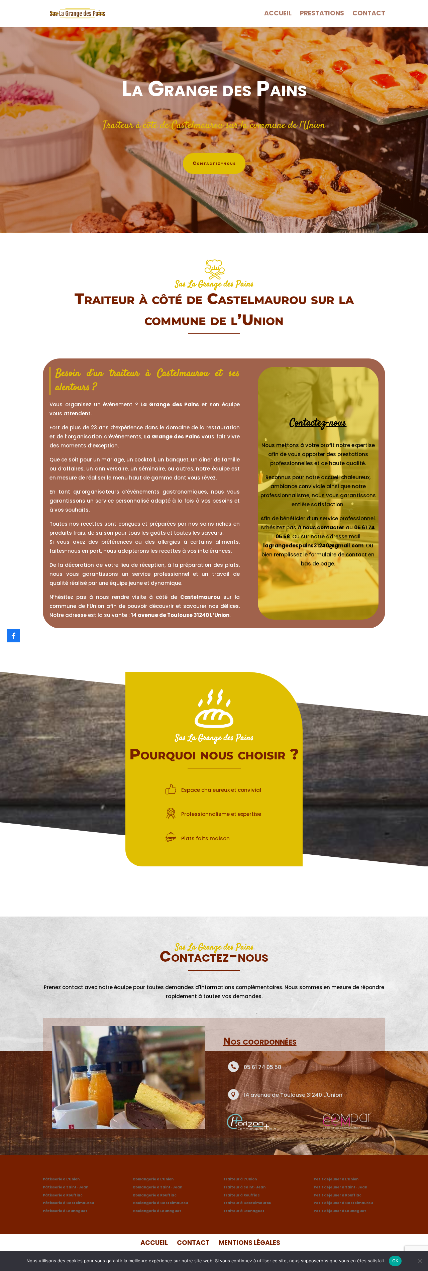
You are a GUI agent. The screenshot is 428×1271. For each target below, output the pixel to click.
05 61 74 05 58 (262, 1067)
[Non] (419, 1261)
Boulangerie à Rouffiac (155, 1195)
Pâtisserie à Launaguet (65, 1210)
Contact (368, 14)
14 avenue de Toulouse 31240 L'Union (293, 1095)
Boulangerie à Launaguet (157, 1210)
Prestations (322, 14)
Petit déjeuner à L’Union (336, 1179)
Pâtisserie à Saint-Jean (65, 1187)
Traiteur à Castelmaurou (247, 1202)
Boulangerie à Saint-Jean (157, 1187)
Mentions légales (249, 1242)
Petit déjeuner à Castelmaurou (343, 1202)
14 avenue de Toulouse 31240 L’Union (180, 615)
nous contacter (323, 527)
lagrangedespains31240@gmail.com (313, 545)
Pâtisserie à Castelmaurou (68, 1202)
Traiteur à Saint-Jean (244, 1187)
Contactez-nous (214, 163)
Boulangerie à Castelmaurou (160, 1202)
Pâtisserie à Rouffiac (63, 1195)
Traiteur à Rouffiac (241, 1195)
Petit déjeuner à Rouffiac (337, 1195)
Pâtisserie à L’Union (61, 1179)
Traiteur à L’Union (240, 1179)
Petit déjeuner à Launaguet (340, 1210)
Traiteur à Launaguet (243, 1210)
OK (395, 1260)
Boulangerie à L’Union (153, 1179)
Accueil (278, 14)
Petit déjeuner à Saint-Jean (340, 1187)
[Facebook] (13, 635)
